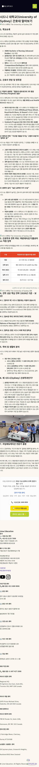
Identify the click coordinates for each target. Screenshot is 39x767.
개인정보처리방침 (5, 570)
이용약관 (2, 568)
